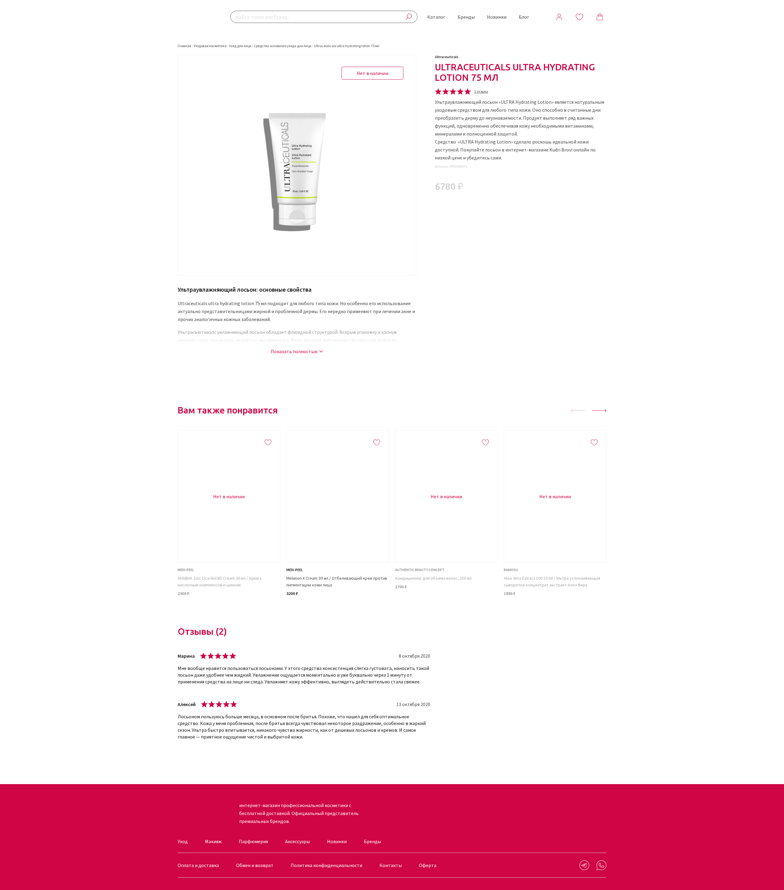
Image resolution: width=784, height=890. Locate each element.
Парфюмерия (253, 841)
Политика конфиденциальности (326, 865)
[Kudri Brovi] (197, 17)
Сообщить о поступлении (229, 609)
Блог (524, 17)
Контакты (390, 865)
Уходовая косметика (210, 45)
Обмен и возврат (254, 865)
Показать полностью (294, 351)
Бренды (466, 17)
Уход (183, 841)
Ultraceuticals (446, 56)
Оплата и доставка (198, 865)
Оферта (427, 865)
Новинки (497, 17)
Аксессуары (297, 841)
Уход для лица (240, 45)
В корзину (338, 609)
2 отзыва (481, 91)
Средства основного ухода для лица (282, 45)
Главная (184, 45)
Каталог (436, 17)
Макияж (213, 841)
